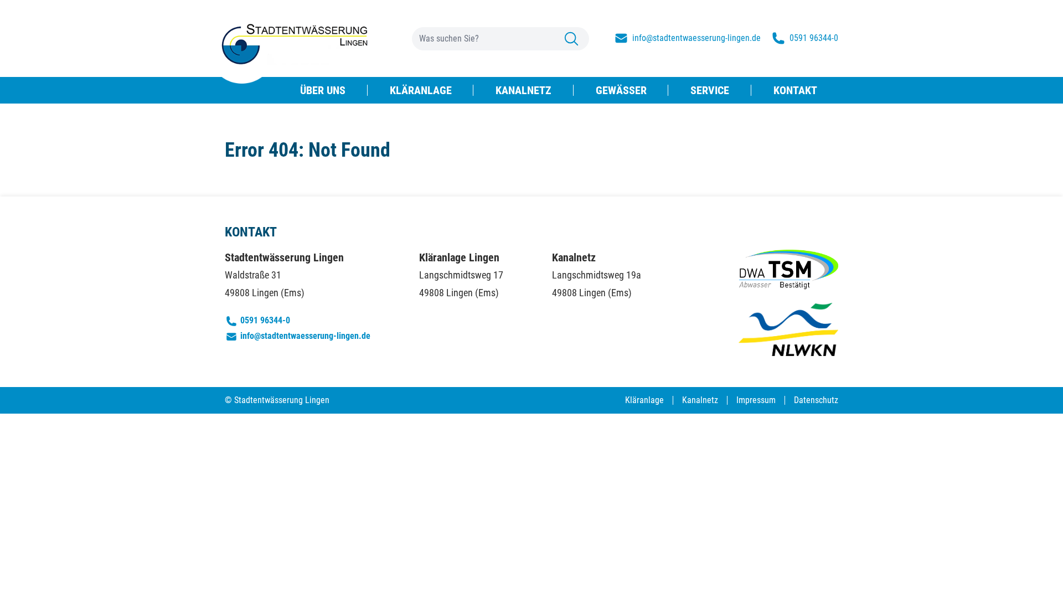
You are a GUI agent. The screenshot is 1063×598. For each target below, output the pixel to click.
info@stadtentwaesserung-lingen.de (305, 336)
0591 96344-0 (265, 320)
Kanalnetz (700, 400)
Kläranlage (644, 400)
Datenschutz (816, 400)
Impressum (756, 400)
